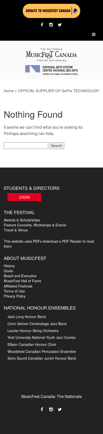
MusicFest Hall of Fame (22, 280)
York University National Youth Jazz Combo (42, 337)
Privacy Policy (15, 296)
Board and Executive (20, 275)
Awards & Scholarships (22, 219)
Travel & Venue (16, 229)
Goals (8, 270)
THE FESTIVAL (19, 212)
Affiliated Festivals (18, 285)
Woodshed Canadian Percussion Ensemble (42, 351)
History (9, 265)
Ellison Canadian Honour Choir (32, 344)
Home (9, 90)
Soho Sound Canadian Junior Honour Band (42, 358)
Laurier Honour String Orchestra (33, 330)
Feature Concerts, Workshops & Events (35, 224)
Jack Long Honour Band (27, 316)
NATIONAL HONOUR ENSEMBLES (40, 307)
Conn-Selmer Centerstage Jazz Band (37, 323)
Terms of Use (14, 291)
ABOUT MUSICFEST (25, 258)
